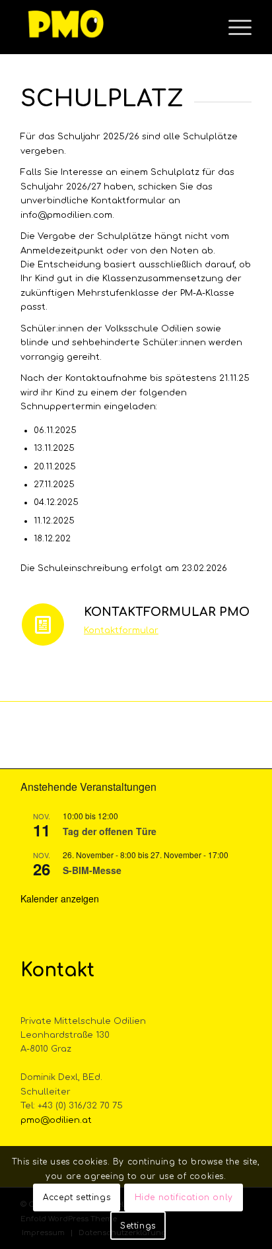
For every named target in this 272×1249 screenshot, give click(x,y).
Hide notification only (184, 1197)
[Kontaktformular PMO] (43, 624)
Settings (138, 1226)
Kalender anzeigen (59, 898)
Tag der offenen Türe (109, 831)
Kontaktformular (121, 630)
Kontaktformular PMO (167, 612)
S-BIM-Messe (92, 870)
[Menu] (233, 27)
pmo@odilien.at (56, 1120)
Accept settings (76, 1197)
